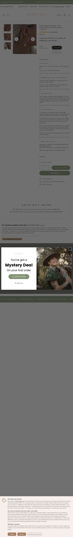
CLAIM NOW (19, 276)
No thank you (19, 283)
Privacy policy (58, 528)
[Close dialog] (70, 249)
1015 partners (19, 501)
